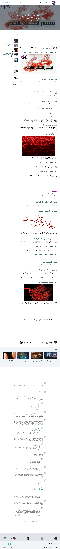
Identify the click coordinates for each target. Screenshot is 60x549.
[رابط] (24, 385)
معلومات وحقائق (39, 2)
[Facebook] (7, 2)
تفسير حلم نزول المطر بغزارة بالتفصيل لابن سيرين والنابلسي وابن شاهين (8, 54)
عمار (36, 460)
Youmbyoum (38, 428)
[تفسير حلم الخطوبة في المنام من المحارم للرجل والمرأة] (16, 45)
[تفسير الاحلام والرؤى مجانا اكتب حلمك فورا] (16, 41)
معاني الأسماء (16, 80)
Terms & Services (5, 547)
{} (25, 385)
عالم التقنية (35, 2)
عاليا (36, 404)
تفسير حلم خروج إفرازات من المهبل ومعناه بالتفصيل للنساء (22, 538)
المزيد (12, 2)
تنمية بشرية (16, 67)
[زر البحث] (4, 35)
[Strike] (18, 385)
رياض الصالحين (28, 2)
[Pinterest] (5, 2)
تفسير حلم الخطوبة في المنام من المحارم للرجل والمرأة (35, 538)
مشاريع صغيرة (19, 2)
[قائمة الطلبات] (19, 385)
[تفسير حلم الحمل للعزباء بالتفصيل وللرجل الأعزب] (16, 59)
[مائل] (15, 385)
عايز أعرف (15, 2)
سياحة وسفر (16, 71)
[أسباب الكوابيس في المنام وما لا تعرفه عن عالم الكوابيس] (23, 355)
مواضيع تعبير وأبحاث (15, 84)
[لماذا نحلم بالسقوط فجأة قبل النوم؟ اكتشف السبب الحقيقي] (50, 355)
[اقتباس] (22, 385)
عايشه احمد (35, 429)
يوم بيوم (47, 48)
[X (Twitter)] (6, 2)
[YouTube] (49, 543)
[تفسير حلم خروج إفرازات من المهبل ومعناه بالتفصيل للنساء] (16, 50)
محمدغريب (35, 445)
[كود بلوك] (23, 385)
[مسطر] (17, 385)
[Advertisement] (38, 39)
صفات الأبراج (16, 74)
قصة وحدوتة (16, 78)
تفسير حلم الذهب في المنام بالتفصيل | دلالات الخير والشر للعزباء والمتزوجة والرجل (37, 361)
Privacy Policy (11, 547)
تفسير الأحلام (47, 2)
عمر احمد (35, 488)
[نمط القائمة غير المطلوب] (20, 385)
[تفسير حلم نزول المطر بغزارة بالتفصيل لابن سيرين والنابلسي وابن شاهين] (16, 54)
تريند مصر (32, 2)
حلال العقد (16, 69)
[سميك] (14, 385)
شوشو (36, 509)
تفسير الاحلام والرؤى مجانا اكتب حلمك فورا (49, 538)
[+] (26, 385)
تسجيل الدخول (16, 379)
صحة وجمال (43, 2)
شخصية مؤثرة (23, 2)
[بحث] (3, 2)
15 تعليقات (23, 20)
